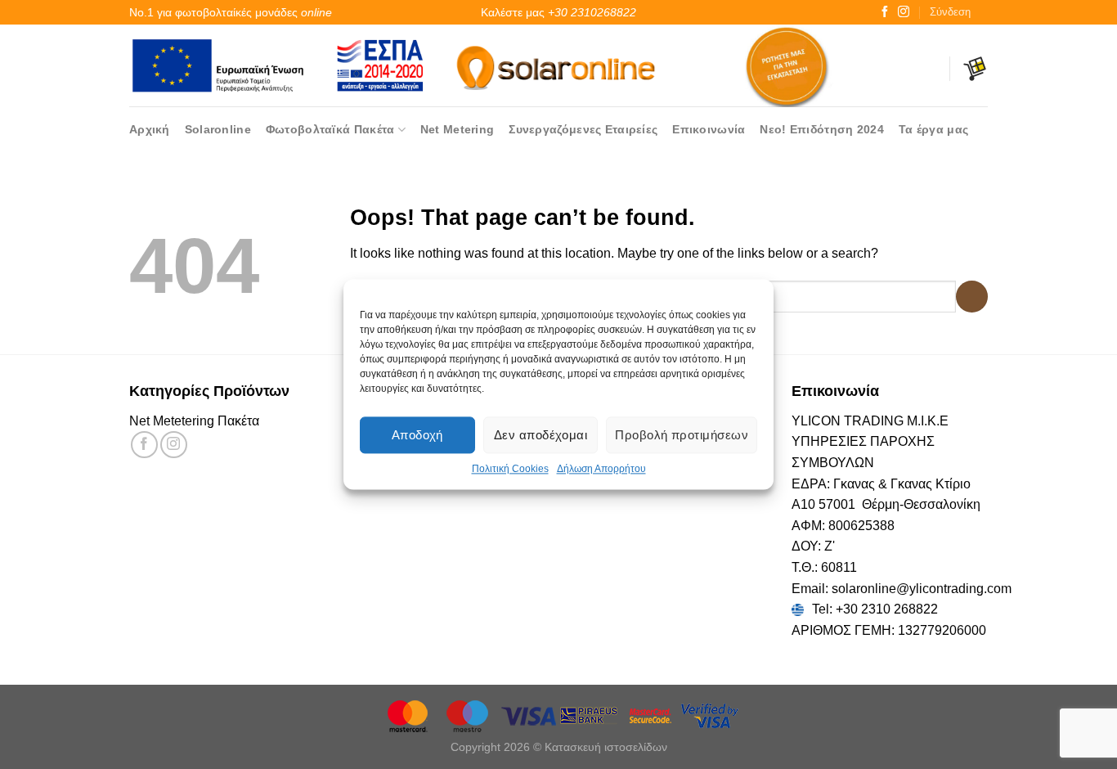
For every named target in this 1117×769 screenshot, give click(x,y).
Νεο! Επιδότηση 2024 (821, 129)
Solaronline (218, 129)
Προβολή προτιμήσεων (681, 435)
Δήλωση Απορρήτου (601, 468)
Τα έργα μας (933, 129)
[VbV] (709, 715)
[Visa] (530, 715)
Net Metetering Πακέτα (194, 421)
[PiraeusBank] (590, 715)
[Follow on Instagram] (903, 12)
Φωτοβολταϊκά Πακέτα (330, 129)
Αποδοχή (417, 435)
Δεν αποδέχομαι (540, 435)
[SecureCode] (651, 715)
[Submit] (972, 297)
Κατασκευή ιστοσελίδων (606, 746)
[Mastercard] (409, 715)
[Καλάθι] (975, 68)
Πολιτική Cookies (510, 468)
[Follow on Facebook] (884, 12)
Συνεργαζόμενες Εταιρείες (583, 129)
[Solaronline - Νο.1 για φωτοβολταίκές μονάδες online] (558, 65)
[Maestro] (469, 715)
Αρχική (149, 129)
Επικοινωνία (708, 129)
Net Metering (457, 129)
